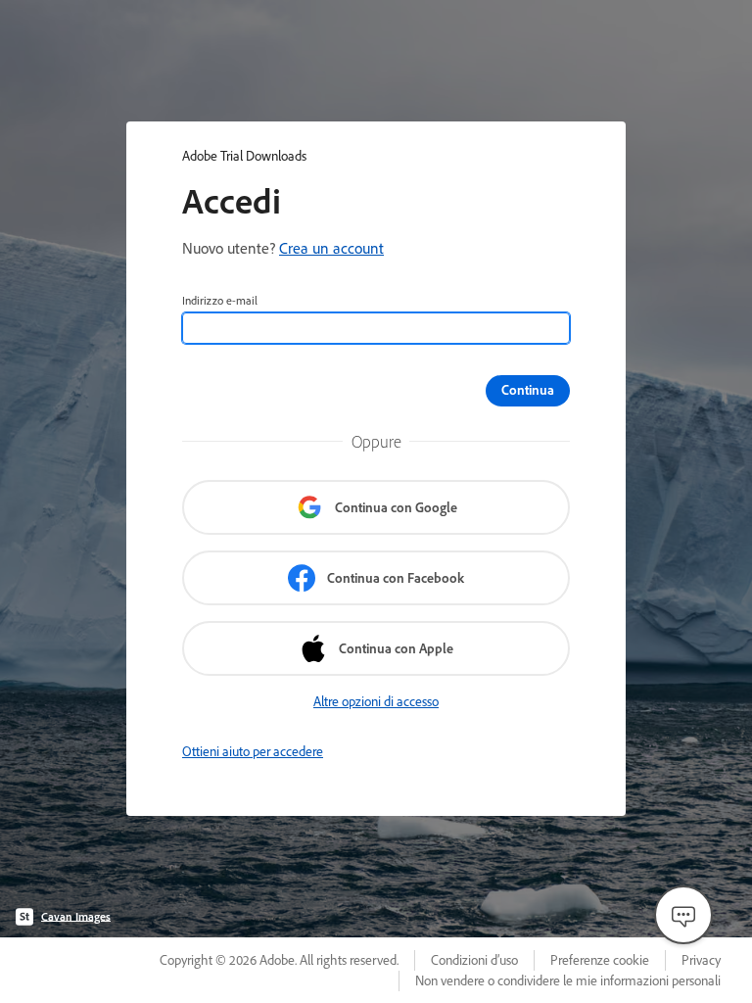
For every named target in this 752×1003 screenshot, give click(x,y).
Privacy (701, 960)
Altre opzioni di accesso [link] (376, 701)
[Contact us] (683, 914)
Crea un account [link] (331, 248)
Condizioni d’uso (474, 960)
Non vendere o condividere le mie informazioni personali (568, 980)
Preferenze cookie (599, 960)
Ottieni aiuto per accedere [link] (252, 751)
